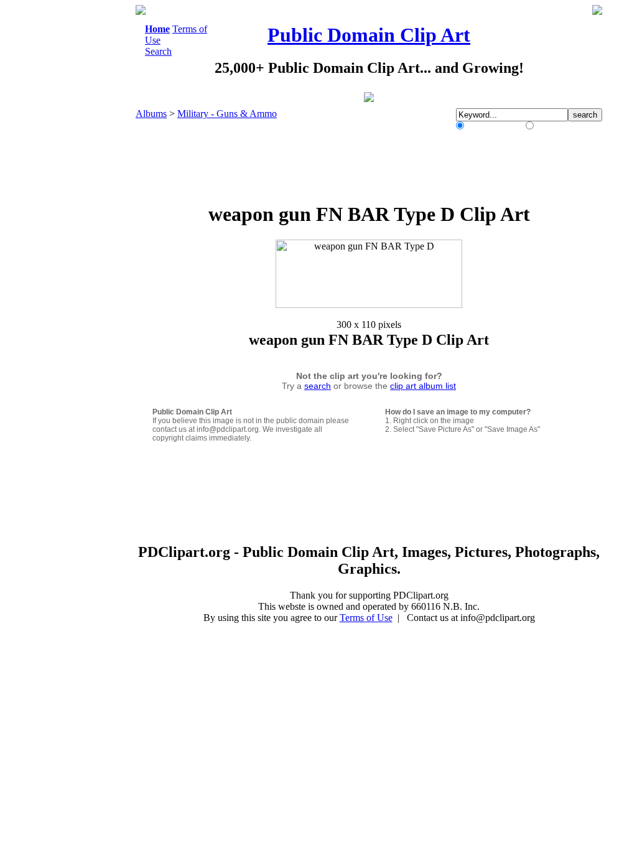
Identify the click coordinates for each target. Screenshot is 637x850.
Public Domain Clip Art (368, 35)
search (317, 386)
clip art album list (423, 386)
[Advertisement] (84, 191)
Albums (151, 113)
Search (158, 51)
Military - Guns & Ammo (227, 113)
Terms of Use (366, 617)
